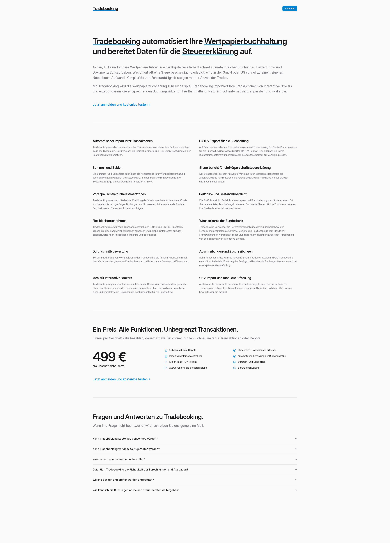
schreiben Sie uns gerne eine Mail (178, 426)
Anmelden (290, 8)
